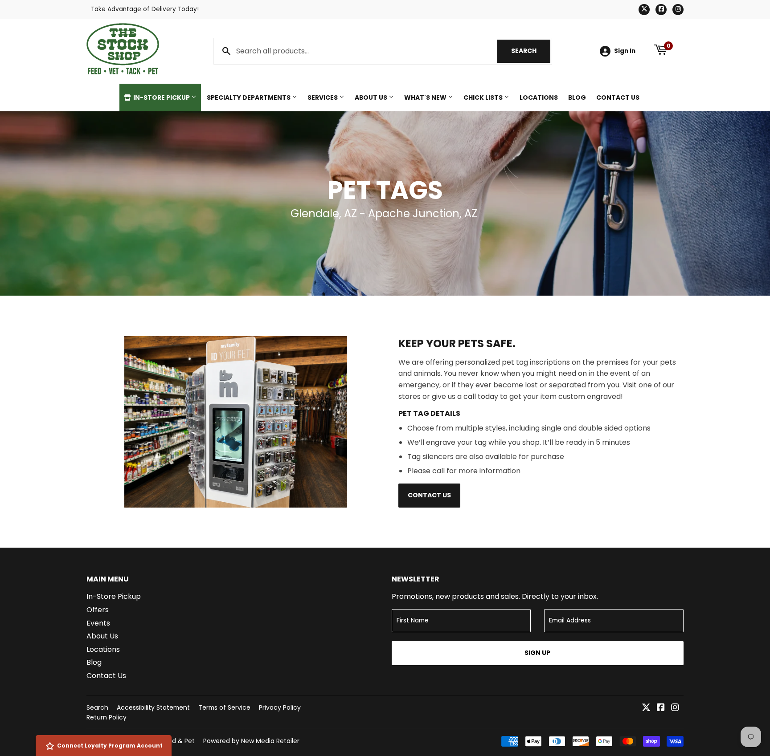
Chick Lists (483, 97)
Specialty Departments (249, 97)
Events (98, 623)
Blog (577, 97)
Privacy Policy (280, 707)
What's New (426, 97)
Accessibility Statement (153, 707)
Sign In (624, 51)
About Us (372, 97)
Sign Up (537, 652)
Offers (97, 610)
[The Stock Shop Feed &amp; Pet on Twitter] (646, 708)
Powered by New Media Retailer (251, 740)
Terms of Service (224, 707)
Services (323, 97)
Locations (539, 97)
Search (530, 50)
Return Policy (106, 717)
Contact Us (617, 97)
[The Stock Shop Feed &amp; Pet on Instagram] (675, 708)
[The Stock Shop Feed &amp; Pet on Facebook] (661, 708)
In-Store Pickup (161, 97)
